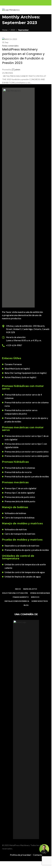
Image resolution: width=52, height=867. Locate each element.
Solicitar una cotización (15, 593)
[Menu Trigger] (48, 10)
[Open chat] (44, 849)
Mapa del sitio (30, 589)
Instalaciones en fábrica (16, 601)
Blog (26, 605)
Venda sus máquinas (40, 593)
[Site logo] (11, 9)
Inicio (18, 589)
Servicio (35, 597)
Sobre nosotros (39, 601)
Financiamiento (21, 597)
